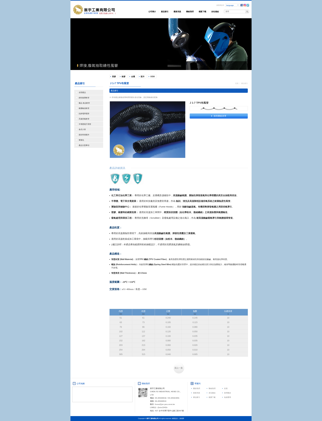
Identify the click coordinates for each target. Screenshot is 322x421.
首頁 (226, 388)
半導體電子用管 (85, 124)
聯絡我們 (190, 11)
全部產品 (82, 92)
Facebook (241, 5)
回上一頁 (179, 368)
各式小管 (82, 129)
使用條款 (227, 393)
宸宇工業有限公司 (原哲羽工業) (94, 9)
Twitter (248, 5)
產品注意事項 (84, 145)
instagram (245, 5)
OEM (152, 76)
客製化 (81, 140)
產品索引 (165, 11)
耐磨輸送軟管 (84, 108)
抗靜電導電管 (84, 114)
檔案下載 (202, 11)
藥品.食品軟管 (84, 103)
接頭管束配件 (84, 135)
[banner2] (161, 44)
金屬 (133, 76)
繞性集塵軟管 (84, 98)
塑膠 (114, 76)
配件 (143, 76)
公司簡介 (152, 11)
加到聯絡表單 (220, 116)
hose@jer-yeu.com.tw (165, 404)
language (230, 5)
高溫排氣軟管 (84, 119)
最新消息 (177, 11)
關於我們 (196, 388)
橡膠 (123, 76)
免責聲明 (227, 397)
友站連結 (215, 11)
